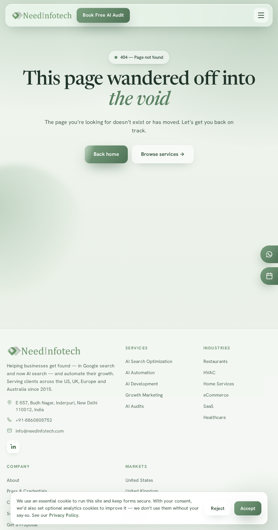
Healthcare (214, 417)
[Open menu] (261, 15)
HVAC (209, 372)
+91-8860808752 (34, 420)
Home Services (218, 384)
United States (139, 480)
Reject (217, 508)
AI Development (141, 384)
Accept (247, 508)
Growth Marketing (144, 395)
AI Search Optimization (148, 361)
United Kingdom (141, 491)
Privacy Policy (63, 515)
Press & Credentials (27, 491)
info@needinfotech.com (40, 431)
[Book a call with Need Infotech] (269, 276)
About (13, 480)
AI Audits (134, 406)
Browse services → (162, 154)
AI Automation (140, 372)
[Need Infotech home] (41, 15)
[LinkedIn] (13, 446)
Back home (106, 154)
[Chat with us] (269, 254)
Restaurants (215, 361)
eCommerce (216, 395)
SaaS (208, 406)
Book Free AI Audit (103, 15)
